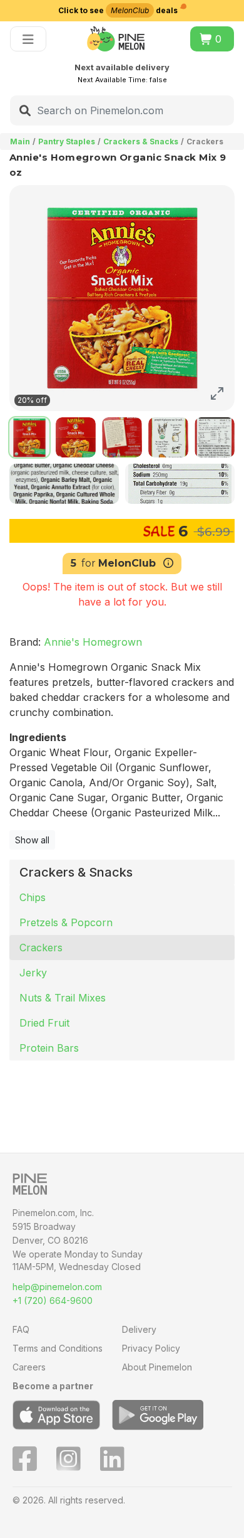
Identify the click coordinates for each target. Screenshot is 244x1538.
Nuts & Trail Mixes (62, 997)
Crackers (41, 947)
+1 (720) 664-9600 (53, 1300)
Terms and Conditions (58, 1348)
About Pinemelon (157, 1367)
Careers (29, 1367)
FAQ (21, 1329)
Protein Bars (49, 1048)
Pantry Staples (66, 141)
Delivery (139, 1329)
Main (20, 141)
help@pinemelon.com (57, 1286)
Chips (32, 897)
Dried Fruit (44, 1023)
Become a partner (53, 1385)
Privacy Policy (151, 1348)
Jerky (33, 972)
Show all (32, 840)
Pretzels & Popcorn (66, 922)
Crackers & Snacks (140, 141)
